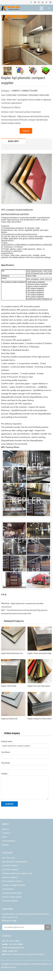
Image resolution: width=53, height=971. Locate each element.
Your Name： (6, 752)
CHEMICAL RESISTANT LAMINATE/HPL (17, 874)
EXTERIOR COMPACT (10, 870)
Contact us (6, 833)
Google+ (39, 2)
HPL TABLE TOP (8, 858)
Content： (5, 774)
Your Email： (6, 763)
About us (5, 829)
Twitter (35, 2)
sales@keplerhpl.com (16, 948)
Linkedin (42, 2)
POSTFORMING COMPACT (12, 881)
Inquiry (25, 131)
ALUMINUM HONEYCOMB (12, 893)
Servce (4, 837)
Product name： (7, 741)
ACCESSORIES (7, 889)
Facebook (31, 2)
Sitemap (5, 845)
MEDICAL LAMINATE (10, 877)
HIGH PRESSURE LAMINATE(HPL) (14, 862)
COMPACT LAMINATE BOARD (24, 91)
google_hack (13, 951)
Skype (50, 2)
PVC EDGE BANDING (10, 901)
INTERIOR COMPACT (10, 866)
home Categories (8, 841)
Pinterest (46, 2)
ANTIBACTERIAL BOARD (11, 897)
